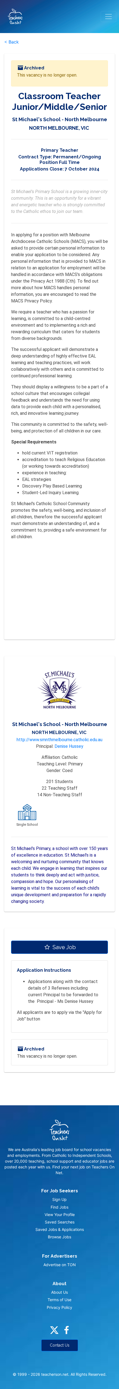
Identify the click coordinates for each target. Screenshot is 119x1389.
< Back (11, 42)
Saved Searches (59, 1222)
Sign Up (59, 1199)
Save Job (63, 947)
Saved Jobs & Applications (59, 1229)
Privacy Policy (59, 1307)
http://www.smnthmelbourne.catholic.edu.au (59, 739)
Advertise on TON (59, 1264)
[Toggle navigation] (108, 16)
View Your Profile (60, 1214)
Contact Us (59, 1345)
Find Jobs (59, 1207)
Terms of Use (59, 1299)
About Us (59, 1292)
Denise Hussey (69, 746)
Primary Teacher (59, 150)
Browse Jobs (59, 1236)
